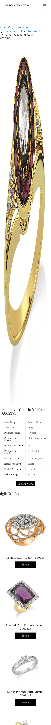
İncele (25, 564)
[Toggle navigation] (45, 5)
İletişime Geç (25, 483)
